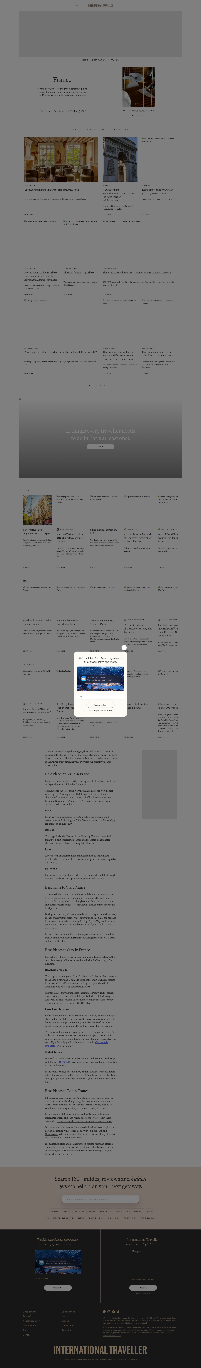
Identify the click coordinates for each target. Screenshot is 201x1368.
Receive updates (100, 705)
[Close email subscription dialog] (124, 647)
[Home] (100, 5)
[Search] (124, 5)
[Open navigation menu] (77, 5)
